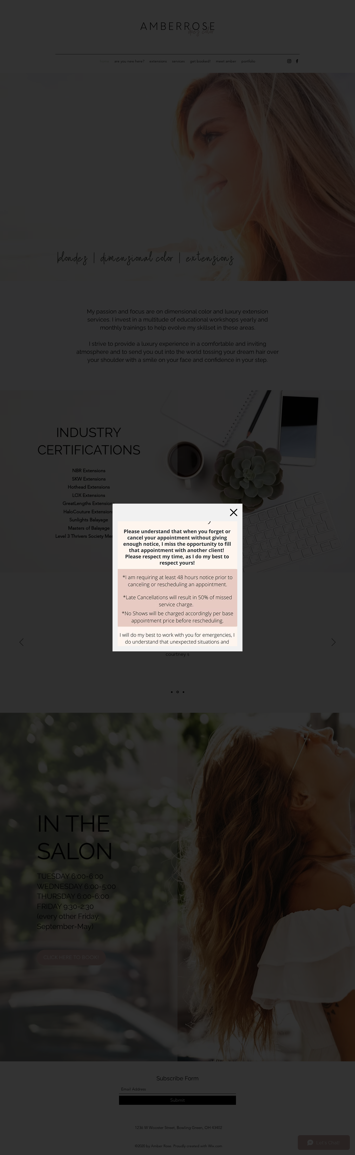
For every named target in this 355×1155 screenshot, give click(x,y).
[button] (233, 512)
